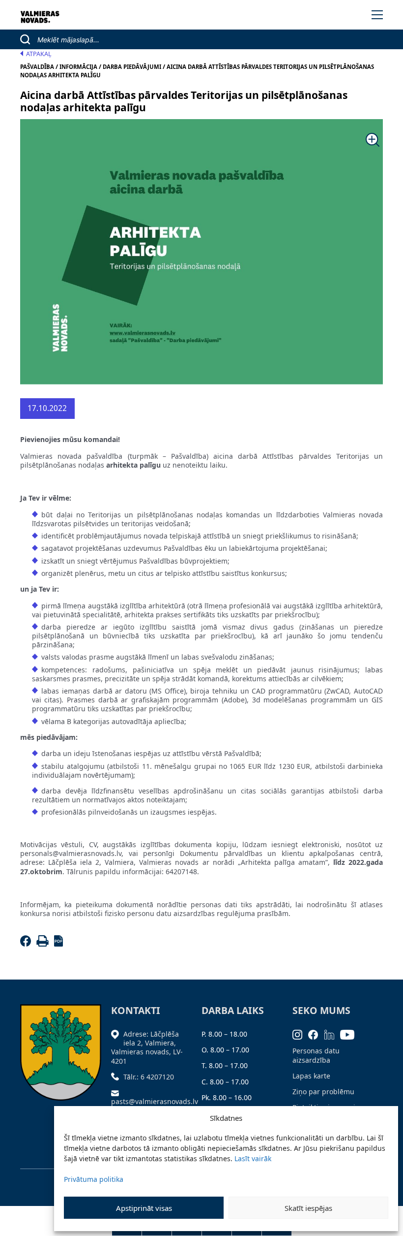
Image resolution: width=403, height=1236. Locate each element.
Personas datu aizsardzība (316, 1055)
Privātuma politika (93, 1179)
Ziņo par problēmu (323, 1091)
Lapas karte (311, 1075)
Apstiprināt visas (144, 1208)
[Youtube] (350, 1034)
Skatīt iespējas (308, 1208)
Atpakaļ (39, 54)
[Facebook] (27, 944)
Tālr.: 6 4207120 (148, 1076)
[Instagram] (300, 1034)
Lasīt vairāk (252, 1158)
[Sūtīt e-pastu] (117, 1092)
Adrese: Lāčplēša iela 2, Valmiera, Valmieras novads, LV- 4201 (147, 1047)
